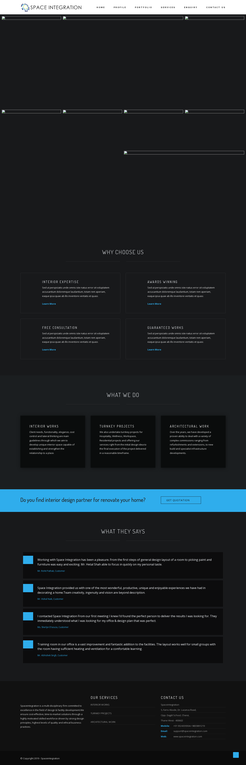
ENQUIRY (191, 7)
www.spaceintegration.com (187, 736)
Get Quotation (178, 500)
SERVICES (168, 7)
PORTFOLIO (143, 7)
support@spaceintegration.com (190, 731)
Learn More (49, 303)
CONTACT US (216, 7)
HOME (101, 7)
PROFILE (120, 7)
